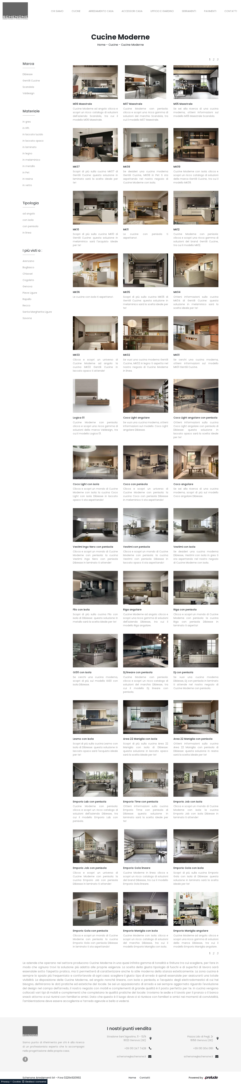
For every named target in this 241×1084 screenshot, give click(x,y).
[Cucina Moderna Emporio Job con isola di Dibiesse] (195, 780)
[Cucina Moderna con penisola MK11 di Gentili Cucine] (145, 208)
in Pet (26, 172)
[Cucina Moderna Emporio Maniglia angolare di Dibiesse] (195, 909)
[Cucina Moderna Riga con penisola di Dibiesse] (195, 588)
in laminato (30, 147)
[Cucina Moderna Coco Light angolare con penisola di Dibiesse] (195, 396)
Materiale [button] (31, 111)
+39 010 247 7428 (135, 1048)
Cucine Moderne (132, 45)
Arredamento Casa (101, 11)
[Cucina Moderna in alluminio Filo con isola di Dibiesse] (95, 588)
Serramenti (189, 11)
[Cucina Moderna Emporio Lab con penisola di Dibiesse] (95, 780)
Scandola (28, 87)
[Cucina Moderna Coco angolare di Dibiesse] (195, 462)
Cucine (76, 11)
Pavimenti (210, 11)
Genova (27, 286)
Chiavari (28, 273)
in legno (27, 153)
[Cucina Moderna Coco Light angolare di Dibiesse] (145, 396)
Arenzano (28, 261)
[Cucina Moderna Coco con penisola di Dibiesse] (145, 462)
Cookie (17, 1081)
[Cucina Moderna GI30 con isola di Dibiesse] (95, 650)
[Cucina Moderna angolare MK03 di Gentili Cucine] (95, 333)
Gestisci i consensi (35, 1081)
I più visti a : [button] (32, 250)
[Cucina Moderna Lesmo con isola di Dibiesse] (95, 717)
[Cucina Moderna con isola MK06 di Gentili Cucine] (95, 270)
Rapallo (27, 299)
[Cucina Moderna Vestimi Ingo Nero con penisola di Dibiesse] (95, 525)
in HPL (26, 128)
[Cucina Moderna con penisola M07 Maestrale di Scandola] (145, 82)
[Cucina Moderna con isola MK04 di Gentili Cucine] (195, 270)
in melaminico (31, 160)
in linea (27, 232)
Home (101, 45)
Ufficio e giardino (162, 11)
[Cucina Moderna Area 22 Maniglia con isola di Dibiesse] (145, 717)
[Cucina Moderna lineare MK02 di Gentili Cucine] (145, 333)
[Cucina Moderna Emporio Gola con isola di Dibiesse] (195, 846)
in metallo (29, 166)
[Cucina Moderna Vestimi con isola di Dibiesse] (195, 525)
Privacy (5, 1081)
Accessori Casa (132, 11)
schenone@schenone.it (131, 1056)
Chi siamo (57, 11)
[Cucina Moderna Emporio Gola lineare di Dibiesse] (145, 846)
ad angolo (29, 213)
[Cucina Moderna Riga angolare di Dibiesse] (145, 588)
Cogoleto (28, 280)
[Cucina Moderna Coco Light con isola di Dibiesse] (95, 462)
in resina (28, 179)
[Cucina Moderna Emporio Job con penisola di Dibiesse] (95, 846)
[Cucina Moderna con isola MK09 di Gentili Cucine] (195, 145)
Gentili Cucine (31, 80)
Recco (26, 305)
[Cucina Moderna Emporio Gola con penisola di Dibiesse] (95, 909)
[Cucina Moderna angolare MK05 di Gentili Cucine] (145, 270)
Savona (27, 318)
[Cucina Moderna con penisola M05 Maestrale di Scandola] (195, 82)
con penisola (30, 226)
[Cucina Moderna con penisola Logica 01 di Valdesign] (95, 396)
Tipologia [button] (31, 203)
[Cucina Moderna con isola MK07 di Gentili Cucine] (95, 145)
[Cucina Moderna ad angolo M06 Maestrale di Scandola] (95, 82)
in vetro (27, 185)
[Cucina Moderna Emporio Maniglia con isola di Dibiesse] (145, 909)
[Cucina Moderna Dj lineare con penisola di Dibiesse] (145, 650)
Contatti (230, 11)
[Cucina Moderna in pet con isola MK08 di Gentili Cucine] (145, 145)
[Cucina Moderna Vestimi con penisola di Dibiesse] (145, 525)
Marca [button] (28, 63)
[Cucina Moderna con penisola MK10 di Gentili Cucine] (95, 208)
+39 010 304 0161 (203, 1048)
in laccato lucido (33, 134)
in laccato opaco (33, 141)
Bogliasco (28, 267)
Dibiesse (28, 74)
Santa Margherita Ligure (37, 312)
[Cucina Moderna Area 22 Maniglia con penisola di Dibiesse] (195, 717)
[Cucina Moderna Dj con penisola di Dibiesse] (195, 650)
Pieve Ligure (30, 293)
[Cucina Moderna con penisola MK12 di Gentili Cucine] (195, 208)
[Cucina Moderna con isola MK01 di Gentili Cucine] (195, 333)
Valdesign (28, 93)
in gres (27, 121)
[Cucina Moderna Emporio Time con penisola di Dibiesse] (145, 780)
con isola (28, 220)
